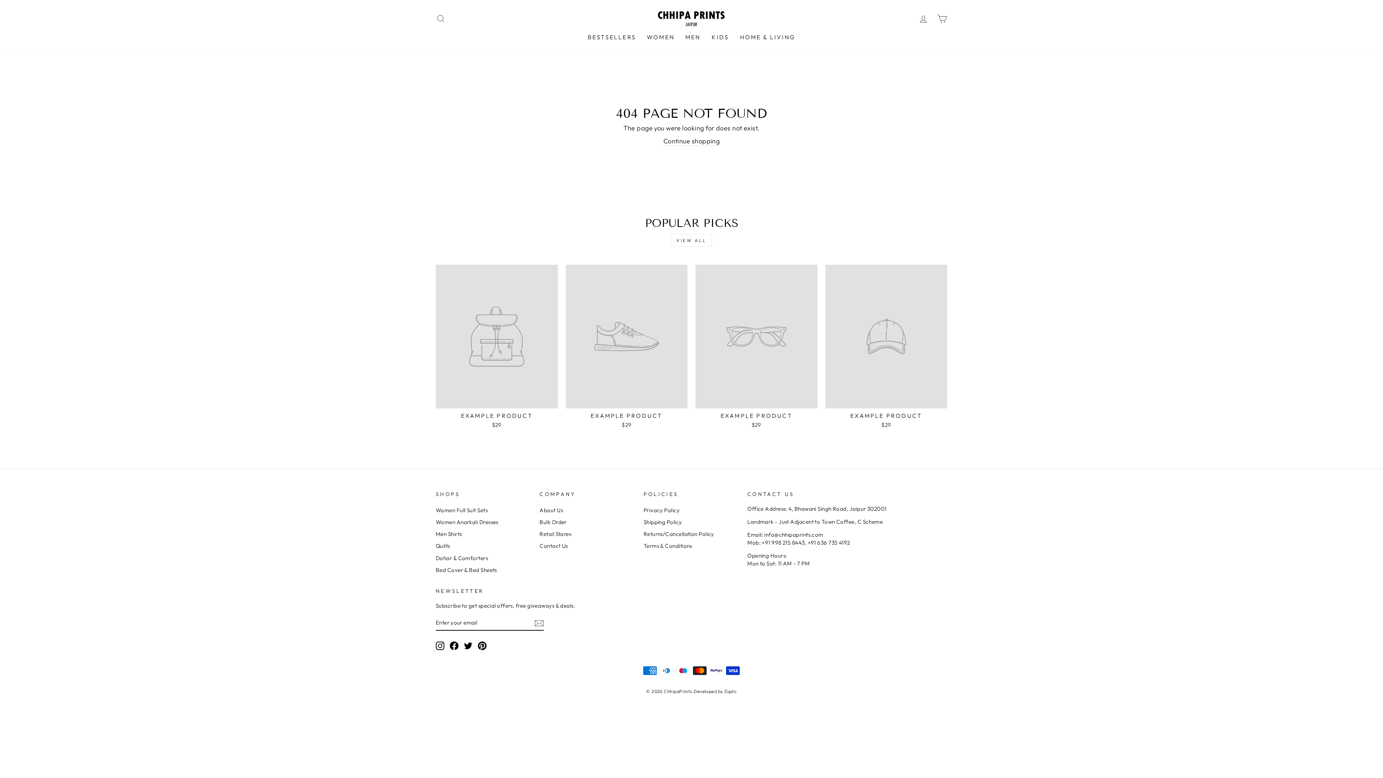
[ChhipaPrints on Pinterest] (482, 645)
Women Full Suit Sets (462, 510)
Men (693, 37)
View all (691, 240)
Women (661, 37)
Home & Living (768, 37)
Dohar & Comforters (462, 558)
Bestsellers (612, 37)
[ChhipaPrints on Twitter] (468, 645)
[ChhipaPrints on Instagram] (440, 645)
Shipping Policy (663, 522)
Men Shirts (449, 534)
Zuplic (730, 691)
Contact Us (554, 545)
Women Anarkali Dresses (467, 522)
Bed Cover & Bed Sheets (466, 570)
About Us (551, 510)
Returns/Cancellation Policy (679, 534)
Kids (720, 37)
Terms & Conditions (668, 545)
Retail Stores (555, 534)
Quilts (443, 545)
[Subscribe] (539, 623)
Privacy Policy (662, 510)
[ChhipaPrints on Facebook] (454, 645)
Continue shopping (691, 141)
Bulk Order (553, 522)
